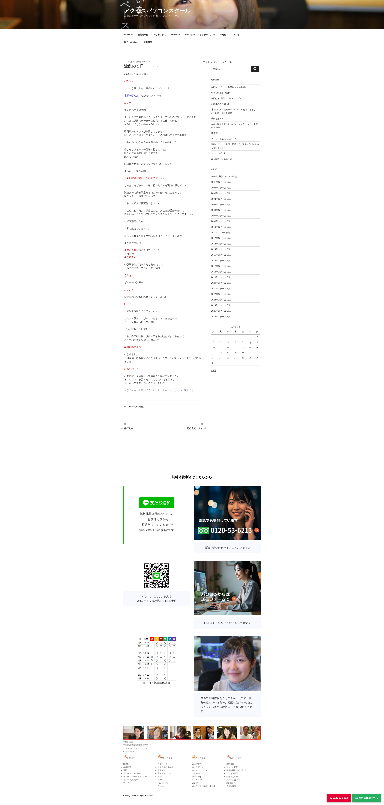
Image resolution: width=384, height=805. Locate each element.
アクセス (237, 34)
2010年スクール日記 (221, 227)
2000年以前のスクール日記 (224, 176)
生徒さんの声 (232, 776)
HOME (127, 34)
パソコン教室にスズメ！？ (223, 139)
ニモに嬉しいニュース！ (222, 159)
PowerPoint (163, 783)
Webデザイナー (199, 767)
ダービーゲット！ (219, 153)
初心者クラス (159, 34)
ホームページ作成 (200, 770)
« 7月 (213, 370)
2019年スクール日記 (221, 277)
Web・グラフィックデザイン (198, 34)
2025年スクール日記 (221, 311)
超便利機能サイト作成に (237, 770)
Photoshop (196, 776)
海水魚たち (231, 783)
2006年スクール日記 (136, 407)
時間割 (223, 34)
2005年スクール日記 (221, 204)
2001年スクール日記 (221, 182)
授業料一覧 (143, 34)
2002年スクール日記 (221, 187)
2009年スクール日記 (221, 221)
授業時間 (161, 770)
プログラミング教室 (132, 773)
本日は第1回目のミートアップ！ (226, 98)
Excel (160, 780)
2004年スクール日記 (221, 199)
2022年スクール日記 (221, 294)
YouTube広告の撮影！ (221, 93)
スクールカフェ (233, 780)
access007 (146, 62)
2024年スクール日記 (221, 305)
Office (174, 34)
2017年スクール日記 (221, 266)
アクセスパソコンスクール (157, 10)
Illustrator (196, 773)
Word (160, 776)
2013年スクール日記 (221, 244)
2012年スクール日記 (221, 238)
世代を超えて (217, 118)
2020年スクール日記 (221, 283)
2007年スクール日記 (221, 216)
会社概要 (148, 42)
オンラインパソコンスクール (136, 776)
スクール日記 (130, 42)
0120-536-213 (340, 798)
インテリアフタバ (131, 780)
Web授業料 (197, 764)
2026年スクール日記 (221, 316)
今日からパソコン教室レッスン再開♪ (228, 87)
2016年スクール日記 (221, 260)
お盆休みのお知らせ (220, 104)
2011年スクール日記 (220, 232)
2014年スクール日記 (221, 249)
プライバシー (129, 783)
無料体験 (230, 764)
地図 (125, 770)
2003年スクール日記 (221, 193)
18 (220, 352)
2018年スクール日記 (221, 272)
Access (161, 786)
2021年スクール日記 (221, 288)
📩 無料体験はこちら (366, 798)
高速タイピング (164, 773)
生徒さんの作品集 (165, 767)
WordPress (197, 783)
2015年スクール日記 (221, 255)
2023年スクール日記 (221, 300)
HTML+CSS (197, 780)
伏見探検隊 (231, 786)
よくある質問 (232, 773)
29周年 (214, 133)
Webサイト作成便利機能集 (203, 786)
